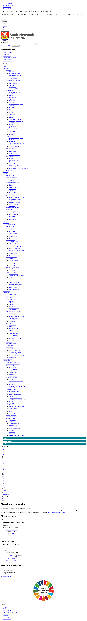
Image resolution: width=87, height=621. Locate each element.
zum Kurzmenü (7, 7)
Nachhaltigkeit (12, 315)
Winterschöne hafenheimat (13, 422)
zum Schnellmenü (8, 5)
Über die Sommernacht (15, 391)
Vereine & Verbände (11, 177)
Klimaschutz (12, 313)
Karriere (11, 117)
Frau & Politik (12, 206)
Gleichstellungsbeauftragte (16, 121)
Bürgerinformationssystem (16, 104)
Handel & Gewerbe (11, 298)
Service (11, 411)
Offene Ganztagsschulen (12, 182)
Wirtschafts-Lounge (11, 343)
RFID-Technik (12, 413)
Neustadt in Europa (14, 165)
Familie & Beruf (12, 201)
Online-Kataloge (13, 408)
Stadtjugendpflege (11, 194)
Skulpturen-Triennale (14, 248)
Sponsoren (11, 383)
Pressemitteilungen (14, 333)
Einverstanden (4, 21)
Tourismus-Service (11, 272)
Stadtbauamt (12, 126)
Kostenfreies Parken (14, 308)
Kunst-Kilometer (13, 235)
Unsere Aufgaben (13, 274)
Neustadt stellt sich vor (15, 158)
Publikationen (12, 321)
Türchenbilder (12, 372)
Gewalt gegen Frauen (14, 204)
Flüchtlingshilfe (12, 219)
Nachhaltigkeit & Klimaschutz (13, 311)
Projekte (11, 330)
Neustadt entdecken (11, 228)
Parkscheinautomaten (14, 303)
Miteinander (9, 209)
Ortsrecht (11, 106)
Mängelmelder (7, 56)
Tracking (5, 615)
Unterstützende (13, 376)
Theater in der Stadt (14, 243)
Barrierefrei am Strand (14, 286)
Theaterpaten (12, 264)
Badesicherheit (13, 281)
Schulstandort (12, 151)
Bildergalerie (12, 163)
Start (4, 490)
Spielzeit (11, 258)
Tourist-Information (11, 224)
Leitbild (10, 326)
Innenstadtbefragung (12, 294)
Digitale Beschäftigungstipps (16, 406)
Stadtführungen (13, 231)
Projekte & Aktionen (14, 318)
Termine (11, 371)
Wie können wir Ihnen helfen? (8, 44)
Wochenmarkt (9, 347)
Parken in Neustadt (11, 299)
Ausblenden (3, 19)
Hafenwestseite (13, 150)
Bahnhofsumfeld (13, 153)
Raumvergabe (12, 97)
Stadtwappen (12, 162)
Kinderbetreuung (10, 180)
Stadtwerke (9, 342)
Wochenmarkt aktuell (14, 350)
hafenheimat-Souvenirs (15, 338)
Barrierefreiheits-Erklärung (10, 612)
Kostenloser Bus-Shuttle (15, 396)
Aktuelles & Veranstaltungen (16, 197)
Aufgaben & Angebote (15, 199)
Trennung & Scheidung (15, 202)
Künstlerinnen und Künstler (16, 381)
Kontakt (5, 26)
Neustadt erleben (10, 240)
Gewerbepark (9, 345)
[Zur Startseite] (18, 40)
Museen (8, 252)
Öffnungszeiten (7, 28)
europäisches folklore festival (16, 247)
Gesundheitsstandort (11, 309)
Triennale (11, 379)
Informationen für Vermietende (17, 275)
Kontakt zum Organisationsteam (17, 386)
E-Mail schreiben (10, 533)
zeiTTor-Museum (13, 236)
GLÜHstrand (12, 432)
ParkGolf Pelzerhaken (14, 289)
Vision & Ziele (12, 325)
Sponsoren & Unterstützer (15, 398)
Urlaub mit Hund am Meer (15, 284)
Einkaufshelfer (12, 357)
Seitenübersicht (7, 610)
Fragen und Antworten (15, 146)
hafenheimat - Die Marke (15, 337)
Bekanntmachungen (8, 61)
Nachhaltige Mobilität (14, 155)
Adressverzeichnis (13, 82)
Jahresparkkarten (13, 306)
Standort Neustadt (11, 296)
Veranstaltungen (10, 175)
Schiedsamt (12, 216)
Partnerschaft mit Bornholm (16, 167)
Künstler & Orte (13, 393)
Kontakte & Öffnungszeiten (13, 80)
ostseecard (12, 277)
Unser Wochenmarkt (14, 349)
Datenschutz (6, 617)
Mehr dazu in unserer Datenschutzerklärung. (12, 17)
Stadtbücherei (12, 189)
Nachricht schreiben (11, 560)
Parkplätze (11, 301)
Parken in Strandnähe (14, 282)
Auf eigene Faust (13, 230)
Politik (7, 136)
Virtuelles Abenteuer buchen (16, 435)
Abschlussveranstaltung (15, 394)
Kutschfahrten (12, 430)
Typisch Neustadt (13, 233)
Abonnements (12, 262)
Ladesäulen (12, 304)
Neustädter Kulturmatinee (15, 245)
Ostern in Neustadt (14, 77)
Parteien (11, 145)
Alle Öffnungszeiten (6, 576)
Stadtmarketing (13, 128)
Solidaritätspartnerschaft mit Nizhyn (18, 168)
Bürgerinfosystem (8, 59)
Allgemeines (12, 405)
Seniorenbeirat (12, 141)
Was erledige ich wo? (8, 52)
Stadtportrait (9, 157)
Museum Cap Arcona (14, 238)
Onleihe (11, 410)
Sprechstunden (13, 85)
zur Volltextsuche (7, 9)
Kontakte (11, 94)
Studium (11, 134)
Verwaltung (9, 109)
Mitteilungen (12, 72)
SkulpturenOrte (13, 388)
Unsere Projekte (13, 287)
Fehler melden (7, 619)
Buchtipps (11, 374)
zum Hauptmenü (7, 3)
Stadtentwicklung (10, 148)
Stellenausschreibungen (9, 57)
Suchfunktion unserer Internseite (56, 512)
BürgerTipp (11, 102)
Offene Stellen (12, 131)
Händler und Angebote (15, 352)
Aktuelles (8, 70)
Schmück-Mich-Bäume (15, 427)
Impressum (6, 614)
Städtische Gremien (14, 140)
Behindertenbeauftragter (15, 119)
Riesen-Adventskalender (15, 332)
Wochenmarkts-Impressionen (16, 355)
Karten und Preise (13, 260)
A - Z (4, 29)
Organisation (12, 87)
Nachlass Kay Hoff (13, 192)
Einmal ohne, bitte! (13, 354)
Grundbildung (12, 420)
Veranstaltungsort (13, 369)
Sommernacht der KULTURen (16, 250)
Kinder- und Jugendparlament (17, 143)
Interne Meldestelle (14, 89)
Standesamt (12, 100)
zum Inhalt (6, 2)
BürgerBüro (6, 54)
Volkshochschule (13, 187)
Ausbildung (12, 133)
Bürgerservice (9, 90)
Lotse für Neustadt (13, 160)
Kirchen (11, 218)
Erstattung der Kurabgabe (16, 279)
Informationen (12, 367)
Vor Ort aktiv (12, 320)
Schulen (11, 185)
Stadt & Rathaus (7, 492)
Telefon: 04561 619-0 (11, 530)
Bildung (8, 184)
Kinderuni (11, 191)
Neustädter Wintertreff (14, 428)
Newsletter (11, 107)
